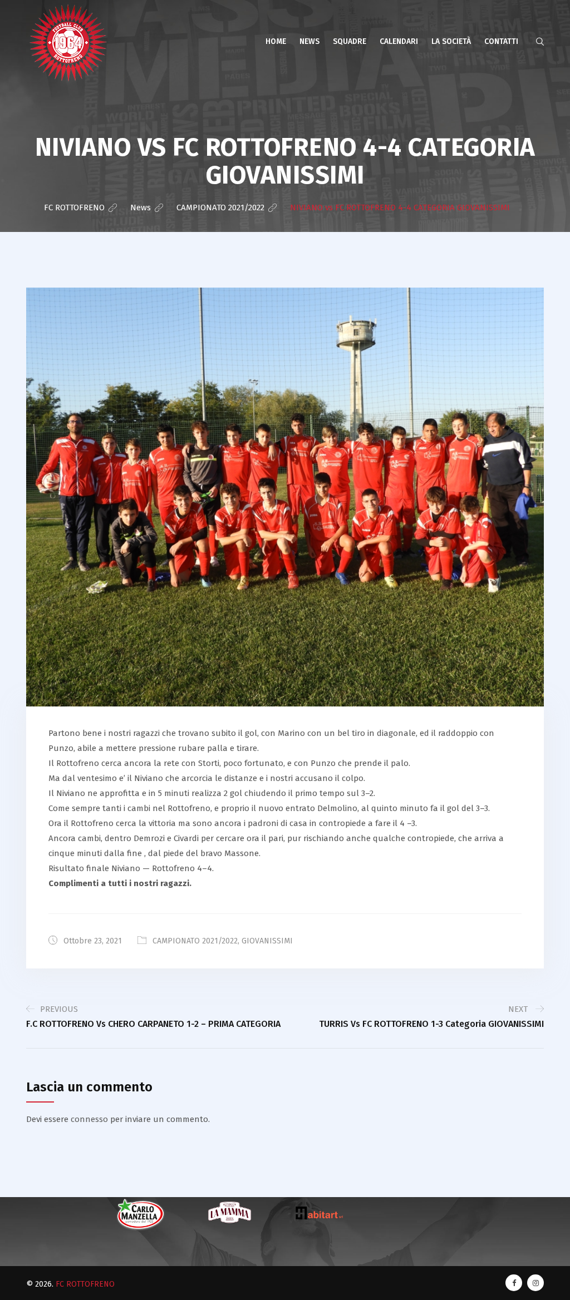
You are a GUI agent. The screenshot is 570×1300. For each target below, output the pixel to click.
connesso (89, 1119)
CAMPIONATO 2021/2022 (195, 941)
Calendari (399, 41)
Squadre (349, 41)
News (309, 41)
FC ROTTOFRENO (85, 1284)
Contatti (501, 41)
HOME (276, 41)
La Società (451, 41)
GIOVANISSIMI (267, 941)
